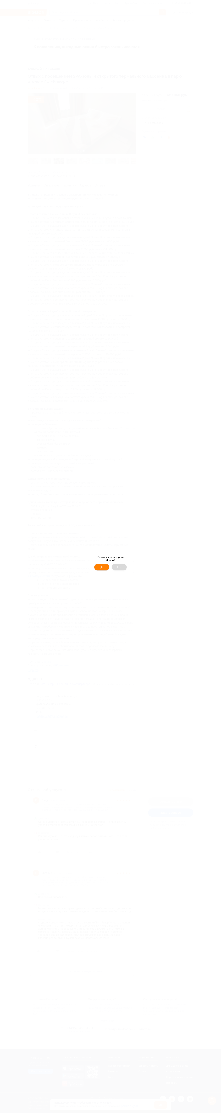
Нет (119, 567)
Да (101, 567)
